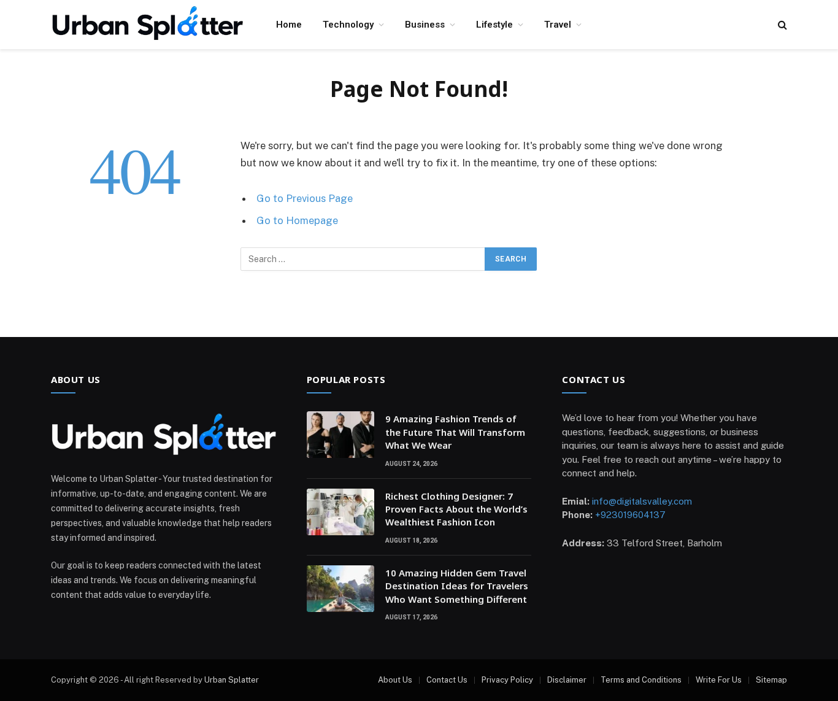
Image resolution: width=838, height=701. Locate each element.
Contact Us (446, 679)
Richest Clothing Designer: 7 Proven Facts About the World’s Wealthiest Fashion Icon (456, 509)
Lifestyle (494, 24)
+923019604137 (630, 514)
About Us (395, 679)
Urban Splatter (231, 679)
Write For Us (719, 679)
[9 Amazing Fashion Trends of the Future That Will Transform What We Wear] (340, 434)
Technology (348, 24)
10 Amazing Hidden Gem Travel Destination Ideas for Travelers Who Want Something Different (456, 586)
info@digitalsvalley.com (642, 501)
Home (289, 24)
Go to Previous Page (304, 198)
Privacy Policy (507, 679)
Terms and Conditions (641, 679)
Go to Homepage (297, 220)
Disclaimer (566, 679)
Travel (557, 24)
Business (425, 24)
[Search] (781, 25)
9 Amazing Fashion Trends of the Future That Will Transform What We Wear (455, 431)
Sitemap (771, 679)
